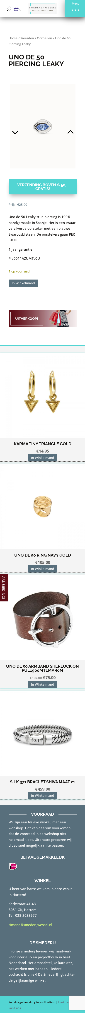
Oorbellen (44, 38)
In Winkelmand (23, 283)
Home (13, 38)
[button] (75, 8)
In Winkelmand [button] (42, 458)
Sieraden (27, 38)
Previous (26, 126)
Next (60, 126)
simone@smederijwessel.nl (30, 924)
